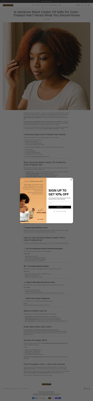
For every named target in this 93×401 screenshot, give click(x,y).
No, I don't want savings (60, 211)
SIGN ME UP (59, 207)
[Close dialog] (71, 179)
